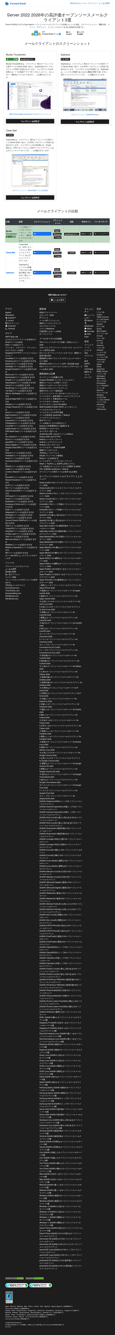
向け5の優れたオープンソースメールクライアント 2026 (60, 554)
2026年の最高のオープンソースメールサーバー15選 (60, 1045)
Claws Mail (10, 252)
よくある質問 (104, 3)
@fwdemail (88, 326)
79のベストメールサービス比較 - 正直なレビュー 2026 (59, 343)
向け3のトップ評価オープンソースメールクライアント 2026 (60, 510)
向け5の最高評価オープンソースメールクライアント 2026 (60, 532)
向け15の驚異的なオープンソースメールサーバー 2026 (60, 581)
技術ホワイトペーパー (48, 312)
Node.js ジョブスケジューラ (50, 442)
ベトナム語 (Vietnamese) (101, 408)
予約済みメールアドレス (15, 585)
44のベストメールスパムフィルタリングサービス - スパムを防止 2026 (60, 367)
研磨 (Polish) (101, 378)
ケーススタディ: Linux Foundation (53, 404)
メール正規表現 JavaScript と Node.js (54, 415)
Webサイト (85, 234)
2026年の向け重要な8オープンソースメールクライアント (60, 921)
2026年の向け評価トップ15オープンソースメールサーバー (60, 808)
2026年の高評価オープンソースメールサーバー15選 (60, 1110)
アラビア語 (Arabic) (100, 313)
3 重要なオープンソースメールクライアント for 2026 (58, 619)
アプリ (8, 308)
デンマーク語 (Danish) (101, 322)
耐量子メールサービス (48, 450)
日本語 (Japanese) (101, 367)
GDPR (87, 363)
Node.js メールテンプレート (50, 439)
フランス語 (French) (100, 339)
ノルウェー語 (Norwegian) (101, 374)
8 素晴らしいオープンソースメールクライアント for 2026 (60, 737)
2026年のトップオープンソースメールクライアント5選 (60, 1105)
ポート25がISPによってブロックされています (21, 556)
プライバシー (92, 3)
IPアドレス (43, 317)
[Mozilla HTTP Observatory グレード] (34, 1278)
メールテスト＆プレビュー (50, 417)
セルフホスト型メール (48, 431)
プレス (87, 374)
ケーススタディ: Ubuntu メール (52, 401)
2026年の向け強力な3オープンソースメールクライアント (60, 932)
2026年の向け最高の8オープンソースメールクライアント (60, 899)
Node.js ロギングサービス (49, 444)
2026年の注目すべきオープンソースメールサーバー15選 (60, 1024)
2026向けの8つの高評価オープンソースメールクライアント (60, 1267)
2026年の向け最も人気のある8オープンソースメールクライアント (60, 975)
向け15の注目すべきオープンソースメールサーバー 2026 (60, 570)
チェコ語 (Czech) (103, 319)
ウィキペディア (102, 234)
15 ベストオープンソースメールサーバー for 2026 (57, 635)
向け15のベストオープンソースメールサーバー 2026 (60, 483)
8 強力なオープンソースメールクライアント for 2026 (58, 629)
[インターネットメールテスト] (40, 1285)
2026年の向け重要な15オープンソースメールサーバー (60, 916)
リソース (9, 562)
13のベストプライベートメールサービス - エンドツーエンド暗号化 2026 (60, 348)
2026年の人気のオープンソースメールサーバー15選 (60, 1056)
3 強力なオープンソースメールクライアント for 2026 (58, 781)
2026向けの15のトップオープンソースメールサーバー (60, 1251)
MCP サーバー (45, 420)
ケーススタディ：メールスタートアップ (55, 461)
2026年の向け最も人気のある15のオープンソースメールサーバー (60, 818)
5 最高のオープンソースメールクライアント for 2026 (58, 597)
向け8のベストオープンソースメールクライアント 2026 (60, 489)
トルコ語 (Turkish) (103, 399)
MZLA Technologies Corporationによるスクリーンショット (30, 114)
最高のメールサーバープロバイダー (53, 385)
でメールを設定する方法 (19, 358)
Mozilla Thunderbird (11, 232)
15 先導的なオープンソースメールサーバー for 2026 (59, 689)
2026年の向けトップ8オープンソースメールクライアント (60, 953)
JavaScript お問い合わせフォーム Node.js (56, 434)
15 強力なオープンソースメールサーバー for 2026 (60, 624)
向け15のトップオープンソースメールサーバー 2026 (60, 494)
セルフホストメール (47, 326)
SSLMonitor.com (11, 598)
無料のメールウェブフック (50, 323)
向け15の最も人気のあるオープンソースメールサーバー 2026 (60, 516)
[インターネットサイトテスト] (16, 1285)
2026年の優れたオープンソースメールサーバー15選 (60, 1164)
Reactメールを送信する (49, 458)
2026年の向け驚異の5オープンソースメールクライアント (60, 889)
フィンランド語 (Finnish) (102, 334)
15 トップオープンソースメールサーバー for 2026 (57, 646)
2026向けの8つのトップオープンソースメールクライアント (60, 1256)
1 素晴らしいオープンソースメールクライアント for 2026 (60, 586)
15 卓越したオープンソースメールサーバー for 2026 (58, 700)
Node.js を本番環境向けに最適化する (54, 425)
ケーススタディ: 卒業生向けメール (53, 398)
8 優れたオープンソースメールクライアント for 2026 (58, 716)
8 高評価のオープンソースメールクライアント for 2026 (59, 662)
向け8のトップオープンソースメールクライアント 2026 (60, 500)
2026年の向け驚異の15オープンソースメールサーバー (60, 883)
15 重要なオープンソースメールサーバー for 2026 (57, 613)
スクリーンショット (43, 234)
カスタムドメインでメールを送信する (20, 339)
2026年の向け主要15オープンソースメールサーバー (60, 840)
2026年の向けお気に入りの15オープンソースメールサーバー (60, 905)
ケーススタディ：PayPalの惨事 (52, 447)
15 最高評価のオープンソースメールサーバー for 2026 (59, 678)
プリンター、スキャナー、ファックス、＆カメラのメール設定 (21, 348)
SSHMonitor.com (12, 596)
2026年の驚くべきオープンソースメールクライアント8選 (60, 1040)
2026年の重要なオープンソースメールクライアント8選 (60, 1072)
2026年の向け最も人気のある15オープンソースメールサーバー (60, 970)
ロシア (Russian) (103, 385)
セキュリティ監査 (46, 315)
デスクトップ (13, 323)
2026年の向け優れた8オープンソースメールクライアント (60, 856)
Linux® (11, 320)
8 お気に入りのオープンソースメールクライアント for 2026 (59, 608)
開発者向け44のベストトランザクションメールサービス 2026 (60, 359)
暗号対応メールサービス (49, 428)
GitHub (90, 320)
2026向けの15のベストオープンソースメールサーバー (60, 1240)
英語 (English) (101, 331)
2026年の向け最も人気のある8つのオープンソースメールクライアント (60, 824)
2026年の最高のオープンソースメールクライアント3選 (60, 1094)
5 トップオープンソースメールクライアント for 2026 (58, 651)
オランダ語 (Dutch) (100, 327)
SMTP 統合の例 (11, 336)
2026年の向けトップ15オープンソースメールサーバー (60, 948)
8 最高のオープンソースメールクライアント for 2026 (58, 748)
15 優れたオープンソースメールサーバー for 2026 (60, 710)
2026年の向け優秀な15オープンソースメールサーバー (60, 862)
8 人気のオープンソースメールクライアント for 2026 (58, 673)
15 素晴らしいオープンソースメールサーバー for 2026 (59, 732)
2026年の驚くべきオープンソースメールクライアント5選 (60, 1191)
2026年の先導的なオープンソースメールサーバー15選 (60, 1142)
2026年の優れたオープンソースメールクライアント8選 (60, 1018)
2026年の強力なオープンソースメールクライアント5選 (60, 1083)
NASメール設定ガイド (14, 344)
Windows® (9, 315)
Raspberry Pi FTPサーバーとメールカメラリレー (21, 354)
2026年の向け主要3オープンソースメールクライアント (60, 845)
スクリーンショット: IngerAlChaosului (84, 114)
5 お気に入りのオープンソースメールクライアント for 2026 (59, 759)
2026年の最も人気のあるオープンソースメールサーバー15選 (60, 1121)
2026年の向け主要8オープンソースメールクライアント (60, 997)
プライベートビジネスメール (17, 566)
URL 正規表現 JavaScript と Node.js (54, 469)
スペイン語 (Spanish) (100, 389)
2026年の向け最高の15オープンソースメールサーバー (60, 894)
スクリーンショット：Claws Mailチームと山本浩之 (30, 190)
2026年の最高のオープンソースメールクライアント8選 (60, 1051)
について (88, 350)
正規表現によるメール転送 (50, 331)
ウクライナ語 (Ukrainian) (101, 403)
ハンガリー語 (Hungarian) (101, 353)
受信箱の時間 (10, 571)
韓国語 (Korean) (102, 371)
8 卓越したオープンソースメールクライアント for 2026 (59, 705)
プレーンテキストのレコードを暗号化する (21, 581)
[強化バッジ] (9, 1297)
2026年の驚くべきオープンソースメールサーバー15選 (60, 1034)
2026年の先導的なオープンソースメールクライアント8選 (60, 1148)
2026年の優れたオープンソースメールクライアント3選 (60, 1169)
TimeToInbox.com (12, 590)
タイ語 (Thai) (101, 397)
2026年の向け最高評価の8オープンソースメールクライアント (60, 835)
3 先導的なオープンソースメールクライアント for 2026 (60, 694)
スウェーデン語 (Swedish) (102, 393)
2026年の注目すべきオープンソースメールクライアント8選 (60, 1029)
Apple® (8, 312)
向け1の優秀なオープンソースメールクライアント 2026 (60, 565)
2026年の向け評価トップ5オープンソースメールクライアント (60, 813)
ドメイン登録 (10, 577)
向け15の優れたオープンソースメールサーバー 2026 (60, 548)
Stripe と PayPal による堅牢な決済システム (57, 463)
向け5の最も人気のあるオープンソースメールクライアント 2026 (60, 521)
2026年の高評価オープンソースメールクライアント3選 (60, 1115)
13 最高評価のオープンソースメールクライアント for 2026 (60, 683)
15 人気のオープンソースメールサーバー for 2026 (60, 667)
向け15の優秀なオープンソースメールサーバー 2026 (60, 559)
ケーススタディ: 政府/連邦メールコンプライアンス (59, 396)
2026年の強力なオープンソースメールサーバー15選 (60, 1078)
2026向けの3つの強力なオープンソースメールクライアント (60, 1234)
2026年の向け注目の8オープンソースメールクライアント (60, 878)
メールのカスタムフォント (50, 409)
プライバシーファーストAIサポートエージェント (59, 393)
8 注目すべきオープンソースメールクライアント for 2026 (60, 727)
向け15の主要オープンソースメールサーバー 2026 (60, 538)
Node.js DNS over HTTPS (49, 436)
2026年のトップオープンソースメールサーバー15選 (60, 1099)
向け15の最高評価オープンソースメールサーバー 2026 (60, 527)
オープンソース (45, 334)
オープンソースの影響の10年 (51, 377)
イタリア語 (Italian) (100, 363)
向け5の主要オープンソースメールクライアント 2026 (60, 543)
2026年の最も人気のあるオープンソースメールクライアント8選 (60, 1126)
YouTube (90, 331)
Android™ (12, 317)
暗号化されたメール (78, 3)
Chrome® (12, 326)
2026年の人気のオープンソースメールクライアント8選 (60, 1061)
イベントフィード (88, 346)
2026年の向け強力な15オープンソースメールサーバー (60, 926)
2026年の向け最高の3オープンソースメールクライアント (60, 943)
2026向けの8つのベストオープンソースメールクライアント (60, 1245)
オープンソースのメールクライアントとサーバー (60, 478)
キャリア (88, 377)
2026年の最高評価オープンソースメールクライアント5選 (60, 1137)
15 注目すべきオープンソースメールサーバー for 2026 (59, 721)
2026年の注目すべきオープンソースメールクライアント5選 (60, 1180)
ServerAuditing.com (13, 593)
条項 (86, 361)
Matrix (89, 328)
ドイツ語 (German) (100, 344)
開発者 (42, 308)
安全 (86, 353)
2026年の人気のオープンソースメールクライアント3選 (60, 1213)
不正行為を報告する (88, 370)
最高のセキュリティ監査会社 (51, 390)
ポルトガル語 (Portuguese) (101, 382)
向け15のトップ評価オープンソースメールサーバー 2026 (60, 505)
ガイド (8, 333)
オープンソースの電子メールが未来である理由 (58, 471)
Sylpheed (10, 272)
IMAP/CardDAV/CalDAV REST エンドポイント (58, 407)
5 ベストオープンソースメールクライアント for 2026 (58, 640)
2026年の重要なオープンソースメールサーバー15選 (60, 1067)
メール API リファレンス (49, 320)
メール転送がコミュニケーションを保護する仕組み (60, 466)
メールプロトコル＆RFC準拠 (51, 412)
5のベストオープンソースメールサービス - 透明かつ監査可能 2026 (60, 354)
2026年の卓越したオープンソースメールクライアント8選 (60, 1159)
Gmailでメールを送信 (14, 342)
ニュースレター (89, 316)
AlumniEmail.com (12, 588)
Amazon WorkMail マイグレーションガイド (56, 380)
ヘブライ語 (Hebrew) (100, 348)
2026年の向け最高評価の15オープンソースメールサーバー (60, 829)
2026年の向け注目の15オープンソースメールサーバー (60, 872)
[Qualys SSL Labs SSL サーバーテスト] (14, 1278)
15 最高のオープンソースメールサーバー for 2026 (59, 592)
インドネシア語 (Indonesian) (102, 358)
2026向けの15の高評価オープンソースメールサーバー (60, 1261)
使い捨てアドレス (12, 574)
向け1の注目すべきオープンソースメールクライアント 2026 (60, 575)
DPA (86, 366)
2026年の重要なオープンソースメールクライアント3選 (60, 1224)
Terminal (11, 328)
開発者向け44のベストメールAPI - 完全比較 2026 (59, 363)
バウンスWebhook (46, 328)
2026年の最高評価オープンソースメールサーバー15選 (60, 1132)
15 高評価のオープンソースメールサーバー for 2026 (58, 656)
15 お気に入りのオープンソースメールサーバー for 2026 (59, 602)
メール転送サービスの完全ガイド (52, 423)
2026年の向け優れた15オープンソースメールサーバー (60, 851)
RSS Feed (87, 335)
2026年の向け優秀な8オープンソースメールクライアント (60, 867)
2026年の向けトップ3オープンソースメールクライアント (60, 802)
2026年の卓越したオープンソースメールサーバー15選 (60, 1153)
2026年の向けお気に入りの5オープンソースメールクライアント (60, 910)
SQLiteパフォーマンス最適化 (51, 455)
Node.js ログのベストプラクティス (53, 388)
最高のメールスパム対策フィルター (53, 382)
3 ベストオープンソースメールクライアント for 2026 (58, 791)
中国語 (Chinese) (103, 317)
